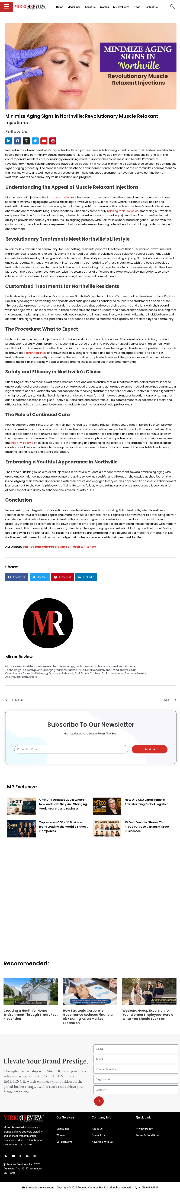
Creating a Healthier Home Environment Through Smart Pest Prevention (31, 1014)
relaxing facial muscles (122, 211)
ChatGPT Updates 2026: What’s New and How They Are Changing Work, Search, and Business (63, 804)
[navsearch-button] (172, 7)
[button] (16, 577)
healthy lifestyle (22, 443)
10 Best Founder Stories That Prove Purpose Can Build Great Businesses (147, 826)
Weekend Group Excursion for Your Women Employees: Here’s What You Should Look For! (147, 1014)
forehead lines (36, 353)
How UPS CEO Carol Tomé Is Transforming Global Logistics (146, 802)
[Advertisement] (33, 893)
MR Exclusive (22, 787)
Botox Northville (58, 197)
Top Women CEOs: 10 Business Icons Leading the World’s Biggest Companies (63, 826)
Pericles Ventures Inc (19, 1164)
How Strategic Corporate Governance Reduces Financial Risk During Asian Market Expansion (88, 1016)
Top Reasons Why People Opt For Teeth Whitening (59, 547)
